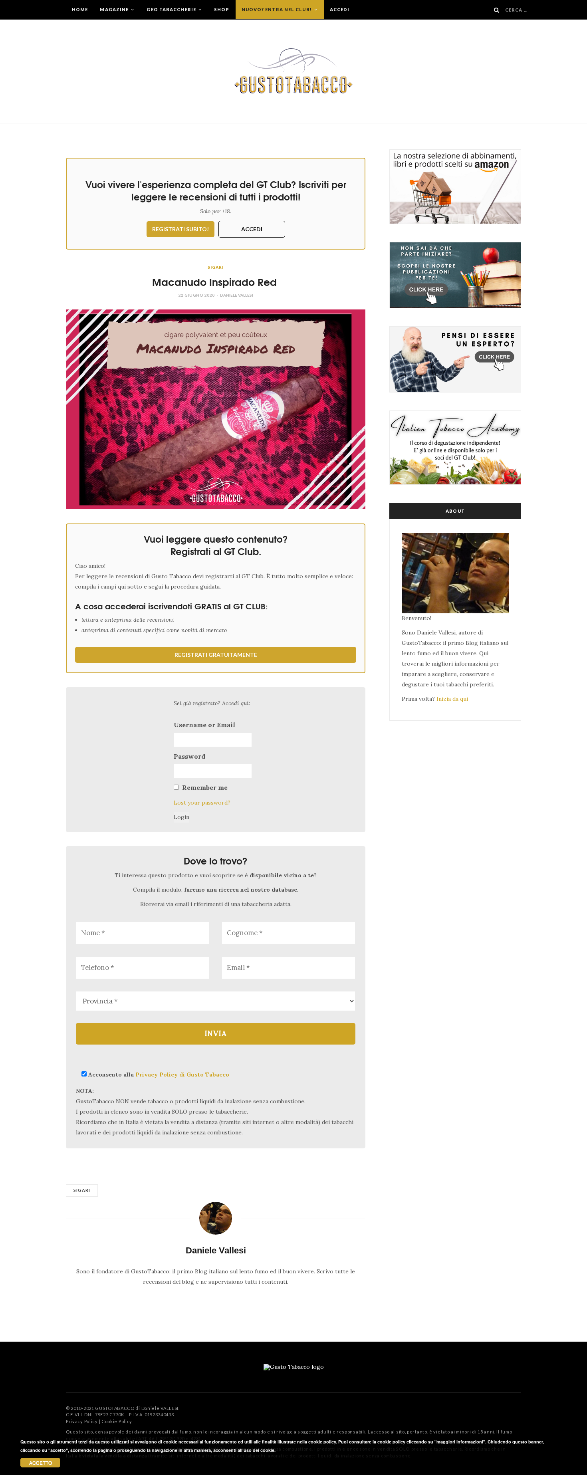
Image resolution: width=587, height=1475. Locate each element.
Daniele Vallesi (236, 295)
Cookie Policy (116, 1421)
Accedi (340, 9)
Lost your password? (202, 802)
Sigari (215, 267)
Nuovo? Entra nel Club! (277, 9)
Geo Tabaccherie (172, 9)
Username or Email (204, 725)
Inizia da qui (452, 698)
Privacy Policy (82, 1421)
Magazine (115, 9)
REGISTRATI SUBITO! (180, 229)
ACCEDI (251, 229)
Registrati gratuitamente (216, 654)
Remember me (205, 787)
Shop (221, 9)
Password (189, 756)
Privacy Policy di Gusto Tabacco (182, 1074)
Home (80, 9)
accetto (40, 1462)
